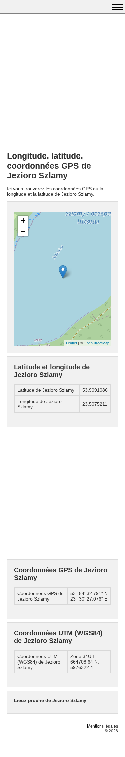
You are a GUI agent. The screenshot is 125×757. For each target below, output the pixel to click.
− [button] (23, 231)
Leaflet (71, 342)
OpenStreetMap (96, 342)
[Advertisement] (62, 83)
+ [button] (23, 220)
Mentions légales (102, 726)
